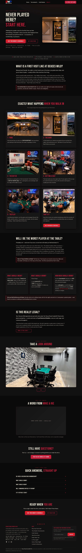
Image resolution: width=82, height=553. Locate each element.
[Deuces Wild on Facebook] (9, 542)
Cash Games (42, 2)
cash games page (63, 288)
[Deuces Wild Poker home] (9, 2)
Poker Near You (35, 537)
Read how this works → (58, 548)
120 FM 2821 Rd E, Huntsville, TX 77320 (17, 536)
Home (27, 2)
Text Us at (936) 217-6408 (41, 457)
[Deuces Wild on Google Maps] (6, 542)
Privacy (20, 550)
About (48, 2)
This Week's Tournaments (38, 531)
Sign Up (71, 534)
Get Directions (32, 41)
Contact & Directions (37, 544)
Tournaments (34, 2)
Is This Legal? (35, 539)
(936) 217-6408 (10, 538)
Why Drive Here (36, 535)
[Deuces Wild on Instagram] (11, 542)
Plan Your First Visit (36, 528)
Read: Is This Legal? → (24, 330)
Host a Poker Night (36, 542)
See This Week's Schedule (16, 41)
